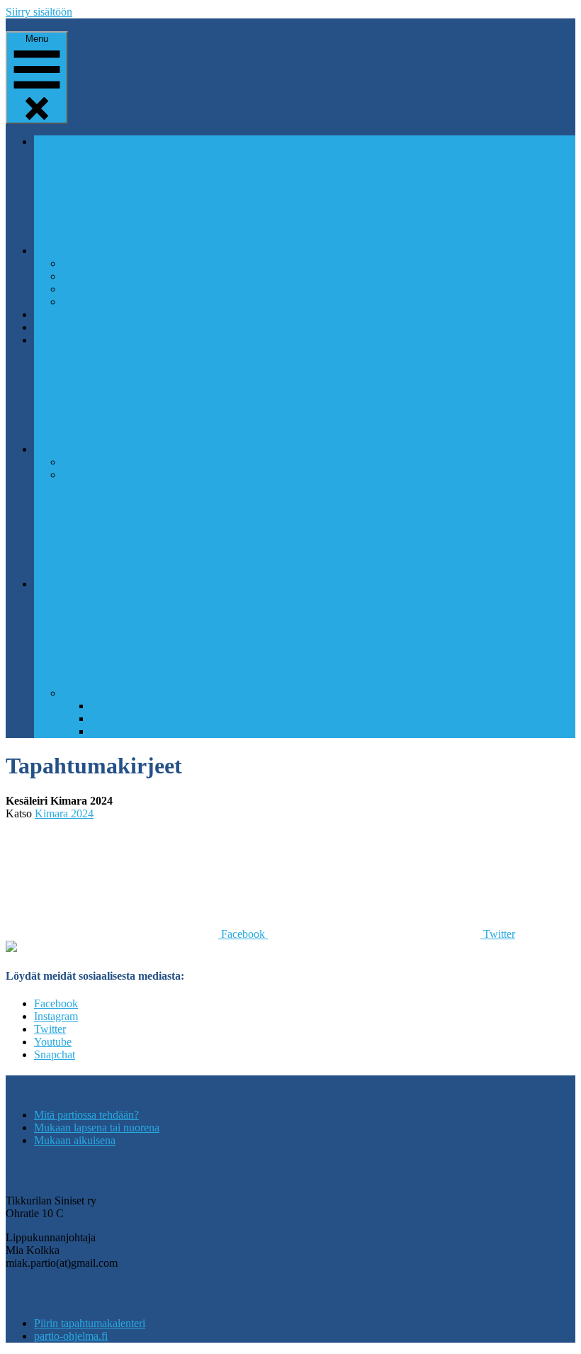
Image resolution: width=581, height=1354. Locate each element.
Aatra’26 (54, 340)
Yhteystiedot (62, 449)
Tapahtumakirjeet (129, 731)
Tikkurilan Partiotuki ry (114, 302)
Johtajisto (83, 475)
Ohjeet (105, 718)
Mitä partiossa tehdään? (114, 263)
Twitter (50, 1029)
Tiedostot (82, 693)
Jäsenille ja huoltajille (81, 584)
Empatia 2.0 (118, 706)
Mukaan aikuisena (74, 1140)
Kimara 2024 (64, 813)
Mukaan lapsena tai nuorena (96, 1127)
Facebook (56, 1003)
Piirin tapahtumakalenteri (89, 1323)
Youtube (53, 1042)
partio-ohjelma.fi (71, 1336)
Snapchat (54, 1054)
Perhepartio (87, 289)
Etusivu (51, 141)
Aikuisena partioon (104, 276)
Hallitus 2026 (92, 462)
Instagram (56, 1016)
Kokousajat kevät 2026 (85, 314)
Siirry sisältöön (39, 12)
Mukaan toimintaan (77, 251)
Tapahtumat (60, 327)
